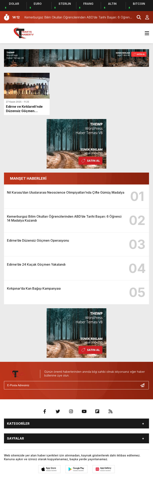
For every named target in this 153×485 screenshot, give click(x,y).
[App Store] (49, 469)
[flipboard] (97, 411)
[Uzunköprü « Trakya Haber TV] (27, 33)
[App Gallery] (103, 469)
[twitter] (58, 411)
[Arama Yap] (137, 17)
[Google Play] (76, 469)
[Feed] (110, 411)
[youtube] (84, 411)
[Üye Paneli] (145, 17)
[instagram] (71, 411)
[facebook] (44, 411)
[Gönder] (144, 385)
